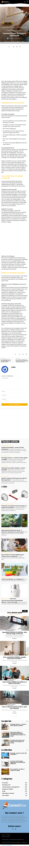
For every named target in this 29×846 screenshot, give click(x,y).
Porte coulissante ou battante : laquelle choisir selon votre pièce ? (14, 657)
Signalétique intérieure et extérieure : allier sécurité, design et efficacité (14, 633)
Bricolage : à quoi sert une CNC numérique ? (18, 753)
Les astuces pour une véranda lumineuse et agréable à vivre (6, 360)
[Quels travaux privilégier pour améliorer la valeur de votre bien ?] (14, 673)
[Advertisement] (14, 64)
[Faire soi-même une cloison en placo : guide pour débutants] (14, 698)
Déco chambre (4, 466)
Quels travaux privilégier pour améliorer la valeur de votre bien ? (14, 682)
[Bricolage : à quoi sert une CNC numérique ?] (5, 755)
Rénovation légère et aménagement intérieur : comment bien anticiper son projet (17, 734)
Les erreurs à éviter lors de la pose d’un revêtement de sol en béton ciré (22, 360)
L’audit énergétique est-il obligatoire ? (12, 579)
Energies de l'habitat (6, 577)
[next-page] (15, 716)
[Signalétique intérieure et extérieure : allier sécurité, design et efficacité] (14, 623)
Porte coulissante (14, 655)
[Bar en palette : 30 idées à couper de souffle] (5, 771)
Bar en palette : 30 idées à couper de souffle (17, 769)
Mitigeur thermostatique (7, 504)
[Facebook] (13, 46)
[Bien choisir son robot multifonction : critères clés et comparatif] (14, 545)
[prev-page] (12, 716)
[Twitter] (16, 46)
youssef (15, 663)
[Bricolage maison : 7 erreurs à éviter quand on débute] (5, 727)
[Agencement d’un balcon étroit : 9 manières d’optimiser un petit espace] (14, 520)
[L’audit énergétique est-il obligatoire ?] (14, 569)
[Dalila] (8, 38)
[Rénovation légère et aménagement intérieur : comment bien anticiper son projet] (5, 735)
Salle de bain (4, 476)
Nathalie (14, 638)
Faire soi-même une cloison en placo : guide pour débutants (14, 707)
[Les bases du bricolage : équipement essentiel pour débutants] (5, 763)
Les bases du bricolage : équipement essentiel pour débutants (17, 762)
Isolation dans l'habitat (7, 445)
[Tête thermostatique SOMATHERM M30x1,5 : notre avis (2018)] (14, 590)
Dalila (11, 38)
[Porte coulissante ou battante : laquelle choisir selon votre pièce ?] (14, 648)
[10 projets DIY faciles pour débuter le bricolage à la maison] (5, 743)
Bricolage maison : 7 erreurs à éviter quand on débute (18, 725)
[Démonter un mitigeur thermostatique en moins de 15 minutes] (14, 496)
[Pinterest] (20, 46)
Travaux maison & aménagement (8, 27)
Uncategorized (5, 598)
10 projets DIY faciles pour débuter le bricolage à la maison (17, 741)
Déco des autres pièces (7, 528)
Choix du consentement (6, 845)
